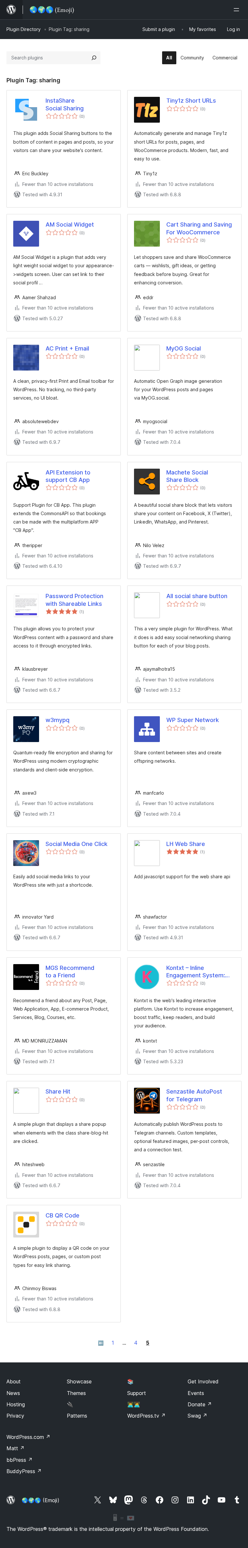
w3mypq (57, 720)
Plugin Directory (23, 29)
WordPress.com (28, 1437)
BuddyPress (24, 1471)
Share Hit (58, 1091)
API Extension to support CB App (68, 476)
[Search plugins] (94, 57)
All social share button (196, 596)
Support (136, 1393)
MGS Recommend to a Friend (70, 971)
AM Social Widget (70, 224)
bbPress (19, 1460)
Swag (197, 1415)
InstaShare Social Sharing (65, 104)
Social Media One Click (77, 843)
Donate (200, 1404)
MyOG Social (183, 348)
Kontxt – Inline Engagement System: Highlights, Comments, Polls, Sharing (197, 971)
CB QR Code (62, 1215)
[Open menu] (237, 9)
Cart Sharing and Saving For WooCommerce (199, 228)
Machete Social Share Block (187, 476)
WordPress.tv (146, 1415)
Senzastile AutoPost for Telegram (194, 1095)
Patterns (77, 1415)
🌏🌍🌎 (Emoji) (40, 1500)
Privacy (15, 1415)
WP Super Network (192, 720)
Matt (15, 1448)
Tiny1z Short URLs (191, 100)
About (13, 1381)
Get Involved (203, 1381)
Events (196, 1393)
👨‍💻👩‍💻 (133, 1404)
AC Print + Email (67, 348)
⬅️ (101, 1343)
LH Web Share (185, 843)
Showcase (79, 1381)
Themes (76, 1393)
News (13, 1393)
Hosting (15, 1404)
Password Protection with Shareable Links (74, 600)
